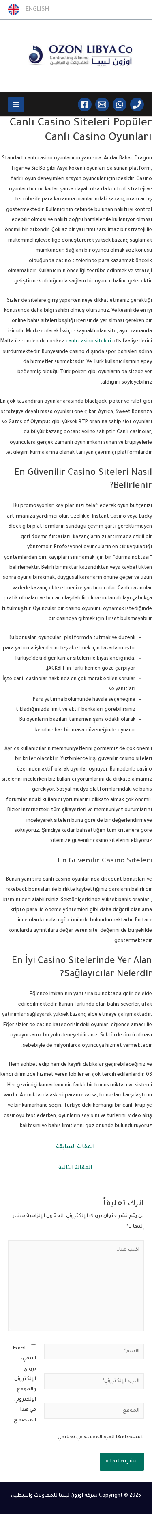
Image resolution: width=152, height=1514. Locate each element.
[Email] (102, 104)
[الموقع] (94, 1413)
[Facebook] (85, 104)
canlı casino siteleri (88, 342)
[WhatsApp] (119, 104)
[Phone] (137, 104)
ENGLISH (35, 9)
